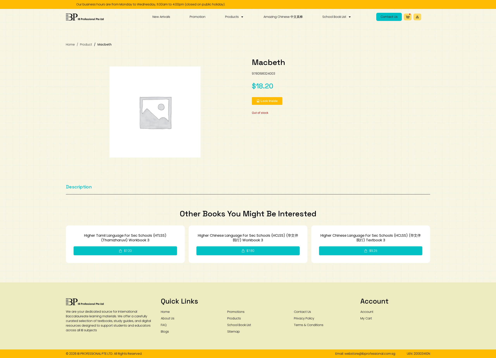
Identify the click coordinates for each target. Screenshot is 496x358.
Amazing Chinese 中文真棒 (283, 17)
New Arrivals (161, 17)
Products (232, 17)
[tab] (79, 186)
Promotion (197, 17)
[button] (417, 17)
